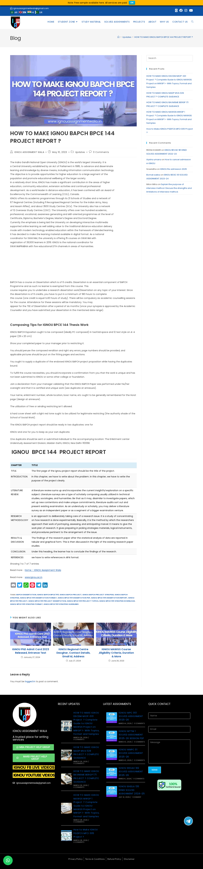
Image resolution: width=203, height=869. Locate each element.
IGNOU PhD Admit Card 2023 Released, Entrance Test (30, 651)
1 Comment (136, 797)
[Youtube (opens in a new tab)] (190, 10)
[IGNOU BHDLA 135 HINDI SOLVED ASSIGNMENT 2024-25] (111, 791)
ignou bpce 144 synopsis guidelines (61, 604)
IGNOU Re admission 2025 (173, 169)
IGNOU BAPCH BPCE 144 (48, 594)
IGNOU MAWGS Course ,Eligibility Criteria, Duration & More (116, 653)
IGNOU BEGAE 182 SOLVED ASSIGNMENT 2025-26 (131, 771)
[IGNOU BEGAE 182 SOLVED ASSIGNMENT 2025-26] (111, 773)
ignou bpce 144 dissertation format (38, 597)
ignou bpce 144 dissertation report (109, 597)
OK (132, 2)
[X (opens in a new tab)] (176, 10)
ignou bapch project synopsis (98, 594)
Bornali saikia (153, 174)
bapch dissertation (26, 594)
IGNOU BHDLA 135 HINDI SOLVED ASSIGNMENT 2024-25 (132, 790)
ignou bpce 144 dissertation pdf (74, 597)
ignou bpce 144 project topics (82, 601)
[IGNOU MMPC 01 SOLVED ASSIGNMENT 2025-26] (111, 754)
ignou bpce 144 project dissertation (47, 601)
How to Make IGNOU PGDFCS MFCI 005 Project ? (85, 833)
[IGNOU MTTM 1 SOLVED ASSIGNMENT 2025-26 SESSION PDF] (111, 736)
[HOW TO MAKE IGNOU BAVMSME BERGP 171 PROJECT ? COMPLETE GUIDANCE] (66, 779)
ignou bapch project (71, 594)
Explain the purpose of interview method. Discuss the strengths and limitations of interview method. (169, 188)
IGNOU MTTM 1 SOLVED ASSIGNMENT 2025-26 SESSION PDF (131, 735)
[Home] (118, 37)
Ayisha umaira (153, 159)
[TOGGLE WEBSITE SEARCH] (192, 22)
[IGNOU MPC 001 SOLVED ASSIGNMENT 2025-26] (111, 717)
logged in (30, 681)
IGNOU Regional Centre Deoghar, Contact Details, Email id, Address (73, 653)
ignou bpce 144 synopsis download (117, 601)
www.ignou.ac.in (33, 577)
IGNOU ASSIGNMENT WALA (29, 152)
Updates (80, 152)
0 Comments (101, 152)
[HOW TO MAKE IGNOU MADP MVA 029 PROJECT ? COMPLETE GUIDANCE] (66, 755)
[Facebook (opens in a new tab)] (180, 10)
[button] (8, 860)
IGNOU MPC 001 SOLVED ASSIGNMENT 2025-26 (131, 716)
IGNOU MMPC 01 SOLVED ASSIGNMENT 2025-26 (131, 753)
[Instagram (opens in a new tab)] (185, 10)
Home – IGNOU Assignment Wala (43, 570)
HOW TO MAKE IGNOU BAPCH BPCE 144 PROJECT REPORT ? (163, 37)
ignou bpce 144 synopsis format (26, 604)
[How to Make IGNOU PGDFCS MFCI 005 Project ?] (66, 835)
